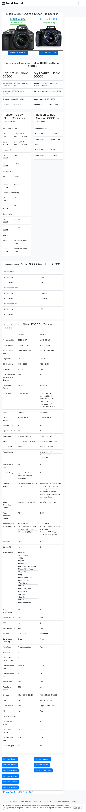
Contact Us (47, 801)
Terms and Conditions (61, 801)
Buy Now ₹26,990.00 (18, 53)
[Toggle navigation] (81, 3)
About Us (38, 801)
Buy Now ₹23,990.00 (49, 53)
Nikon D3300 (17, 18)
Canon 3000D (48, 19)
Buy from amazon (10, 770)
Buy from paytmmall (43, 770)
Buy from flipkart (9, 759)
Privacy (73, 801)
